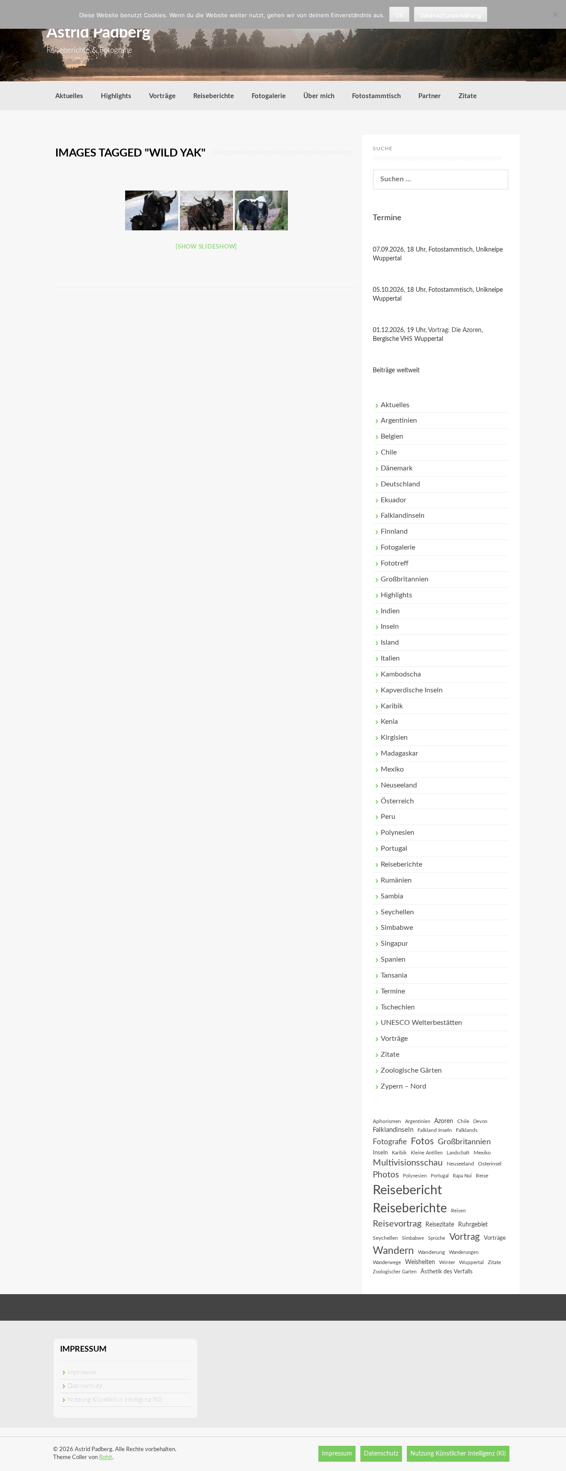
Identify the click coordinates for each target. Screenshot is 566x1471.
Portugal (394, 848)
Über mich (318, 96)
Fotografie (390, 1142)
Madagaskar (399, 753)
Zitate (468, 96)
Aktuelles (69, 96)
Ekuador (393, 500)
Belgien (392, 436)
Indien (390, 611)
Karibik (392, 706)
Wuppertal (471, 1262)
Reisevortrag (397, 1223)
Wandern (393, 1251)
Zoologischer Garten (395, 1271)
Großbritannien (404, 579)
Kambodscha (401, 674)
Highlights (116, 96)
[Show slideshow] (206, 247)
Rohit (105, 1457)
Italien (390, 658)
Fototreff (395, 563)
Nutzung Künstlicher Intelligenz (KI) (115, 1400)
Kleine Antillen (427, 1152)
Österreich (397, 801)
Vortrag (464, 1237)
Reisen (458, 1210)
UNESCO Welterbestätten (421, 1022)
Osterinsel (489, 1163)
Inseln (390, 626)
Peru (388, 816)
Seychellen (397, 912)
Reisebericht (407, 1190)
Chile (389, 452)
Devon (480, 1121)
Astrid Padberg (98, 33)
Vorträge (162, 96)
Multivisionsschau (408, 1162)
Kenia (389, 721)
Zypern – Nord (403, 1086)
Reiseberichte (213, 96)
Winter (447, 1262)
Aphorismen (387, 1121)
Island (390, 642)
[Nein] (555, 14)
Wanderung (431, 1252)
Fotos (422, 1141)
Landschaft (458, 1152)
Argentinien (399, 420)
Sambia (392, 896)
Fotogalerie (269, 96)
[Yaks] (206, 210)
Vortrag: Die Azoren (455, 330)
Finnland (394, 531)
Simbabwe (397, 927)
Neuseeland (399, 785)
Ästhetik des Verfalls (447, 1271)
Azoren (443, 1121)
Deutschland (400, 484)
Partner (429, 96)
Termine (393, 991)
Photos (386, 1175)
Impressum (82, 1372)
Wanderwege (387, 1262)
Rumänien (396, 880)
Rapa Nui (462, 1175)
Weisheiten (420, 1262)
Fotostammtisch (376, 96)
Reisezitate (439, 1225)
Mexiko (392, 769)
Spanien (393, 959)
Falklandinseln (402, 515)
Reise (482, 1175)
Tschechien (398, 1007)
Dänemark (397, 468)
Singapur (394, 943)
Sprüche (436, 1238)
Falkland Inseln (434, 1130)
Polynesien (397, 832)
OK (399, 15)
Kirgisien (394, 737)
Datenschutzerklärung (450, 15)
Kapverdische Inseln (412, 690)
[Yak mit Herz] (261, 210)
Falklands (467, 1130)
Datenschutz (85, 1386)
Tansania (394, 975)
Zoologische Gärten (411, 1070)
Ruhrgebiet (473, 1225)
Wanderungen (463, 1252)
